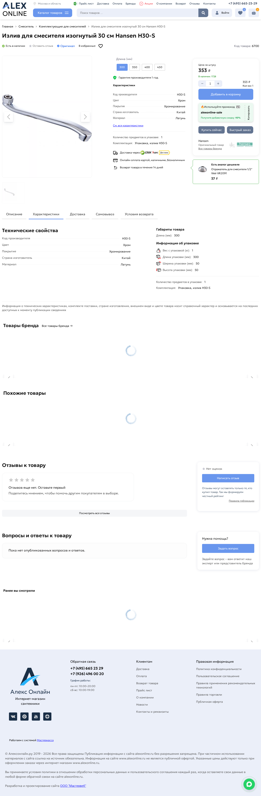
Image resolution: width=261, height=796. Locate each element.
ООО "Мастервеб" (73, 785)
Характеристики (46, 214)
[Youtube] (36, 716)
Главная (7, 26)
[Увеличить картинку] (47, 117)
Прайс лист (86, 3)
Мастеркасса (45, 740)
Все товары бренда (210, 148)
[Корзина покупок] (253, 12)
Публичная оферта (209, 702)
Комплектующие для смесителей (62, 26)
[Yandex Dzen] (47, 716)
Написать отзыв (228, 478)
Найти (203, 13)
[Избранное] (240, 12)
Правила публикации (241, 500)
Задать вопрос (228, 548)
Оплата (117, 3)
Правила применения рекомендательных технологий (225, 685)
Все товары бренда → (57, 326)
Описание (14, 214)
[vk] (13, 716)
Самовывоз (105, 214)
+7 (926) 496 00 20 (87, 673)
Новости (142, 704)
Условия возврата (139, 214)
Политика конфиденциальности (219, 669)
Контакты (209, 3)
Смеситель (26, 26)
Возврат (181, 3)
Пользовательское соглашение (217, 676)
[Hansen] (241, 144)
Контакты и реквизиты (152, 711)
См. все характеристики (128, 125)
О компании (164, 3)
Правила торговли (209, 694)
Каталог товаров (50, 13)
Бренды (131, 3)
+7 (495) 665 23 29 (86, 668)
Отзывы (194, 3)
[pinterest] (24, 716)
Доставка (103, 3)
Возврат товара (147, 683)
